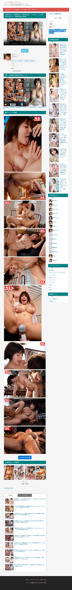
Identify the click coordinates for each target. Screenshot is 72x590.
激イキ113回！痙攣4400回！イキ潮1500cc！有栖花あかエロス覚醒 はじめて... (29, 565)
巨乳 (28, 61)
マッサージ (52, 31)
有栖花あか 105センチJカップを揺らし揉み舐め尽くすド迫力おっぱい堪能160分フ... (29, 551)
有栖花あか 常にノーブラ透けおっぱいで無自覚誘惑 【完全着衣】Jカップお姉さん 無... (29, 558)
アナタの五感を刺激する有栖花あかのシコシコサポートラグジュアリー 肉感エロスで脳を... (29, 507)
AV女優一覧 (8, 9)
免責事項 (29, 9)
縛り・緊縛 (62, 31)
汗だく (22, 61)
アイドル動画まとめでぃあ (12, 2)
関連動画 (11, 495)
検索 (51, 24)
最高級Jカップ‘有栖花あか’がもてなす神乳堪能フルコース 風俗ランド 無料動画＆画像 (29, 543)
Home (26, 579)
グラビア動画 (23, 9)
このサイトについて (34, 579)
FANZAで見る (24, 457)
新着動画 (25, 495)
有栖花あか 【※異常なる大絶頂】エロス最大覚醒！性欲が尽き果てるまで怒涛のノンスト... (29, 536)
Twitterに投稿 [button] (9, 488)
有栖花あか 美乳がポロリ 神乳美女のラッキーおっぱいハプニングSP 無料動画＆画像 (29, 529)
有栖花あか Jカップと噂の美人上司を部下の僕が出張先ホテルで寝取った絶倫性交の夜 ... (29, 521)
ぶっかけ (52, 33)
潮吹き (33, 61)
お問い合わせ (34, 9)
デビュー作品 (58, 29)
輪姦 (58, 31)
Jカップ (15, 65)
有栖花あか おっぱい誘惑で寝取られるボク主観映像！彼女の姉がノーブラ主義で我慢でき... (29, 514)
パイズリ (15, 61)
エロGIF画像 (15, 9)
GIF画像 (52, 29)
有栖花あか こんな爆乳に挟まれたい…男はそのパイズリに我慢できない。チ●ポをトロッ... (29, 499)
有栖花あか (14, 56)
